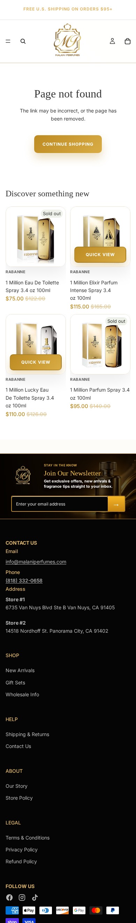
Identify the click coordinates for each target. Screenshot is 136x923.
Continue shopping (68, 144)
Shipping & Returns (27, 734)
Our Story (17, 786)
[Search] (23, 41)
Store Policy (19, 798)
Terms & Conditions (28, 838)
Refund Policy (21, 861)
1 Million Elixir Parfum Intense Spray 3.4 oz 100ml (94, 290)
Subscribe (116, 503)
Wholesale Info (22, 694)
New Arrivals (20, 670)
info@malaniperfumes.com (36, 562)
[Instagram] (22, 897)
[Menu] (8, 41)
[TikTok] (34, 897)
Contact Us (18, 746)
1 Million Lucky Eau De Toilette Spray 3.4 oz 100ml (30, 397)
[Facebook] (9, 897)
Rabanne (16, 271)
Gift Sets (15, 682)
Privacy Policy (22, 849)
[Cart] (127, 41)
